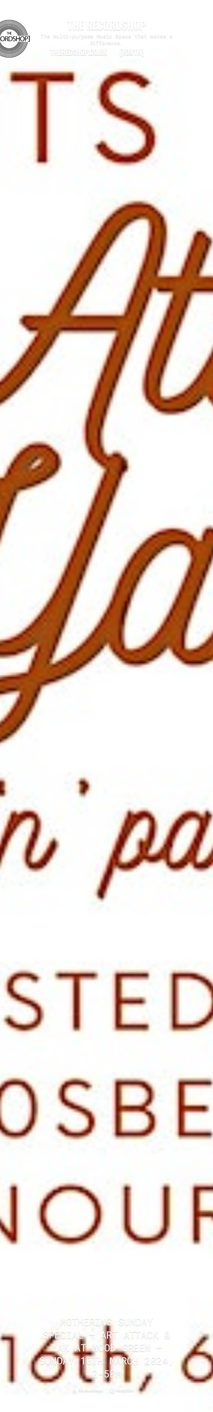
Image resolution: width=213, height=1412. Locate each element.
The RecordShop (106, 25)
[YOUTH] (131, 51)
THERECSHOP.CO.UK (78, 51)
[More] (159, 54)
